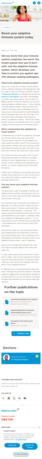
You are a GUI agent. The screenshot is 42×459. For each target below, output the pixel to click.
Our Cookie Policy (21, 439)
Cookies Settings (21, 454)
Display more (23, 333)
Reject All (12, 445)
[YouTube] (25, 398)
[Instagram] (9, 398)
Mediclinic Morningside (10, 97)
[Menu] (39, 3)
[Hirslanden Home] (21, 410)
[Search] (34, 3)
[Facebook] (3, 398)
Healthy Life (7, 27)
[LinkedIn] (19, 398)
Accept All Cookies (30, 446)
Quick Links (5, 427)
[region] (21, 443)
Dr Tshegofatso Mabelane (19, 359)
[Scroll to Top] (22, 405)
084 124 (7, 419)
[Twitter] (14, 398)
